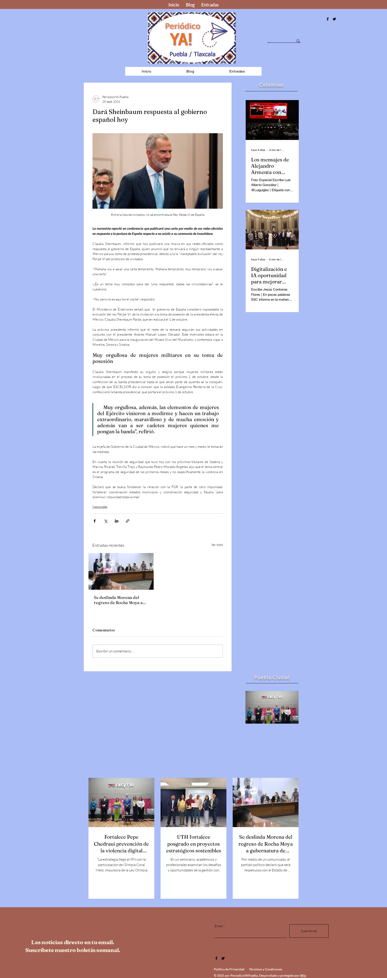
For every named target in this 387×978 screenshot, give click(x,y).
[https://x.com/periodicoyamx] (334, 19)
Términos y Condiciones (265, 969)
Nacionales (99, 506)
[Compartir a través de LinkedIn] (116, 521)
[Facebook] (327, 19)
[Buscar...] (298, 41)
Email (219, 926)
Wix (303, 975)
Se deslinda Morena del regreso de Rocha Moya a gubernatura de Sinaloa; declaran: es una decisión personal (118, 600)
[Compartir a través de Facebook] (94, 521)
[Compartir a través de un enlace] (127, 521)
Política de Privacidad (229, 969)
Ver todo (217, 545)
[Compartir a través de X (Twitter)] (105, 521)
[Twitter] (223, 958)
